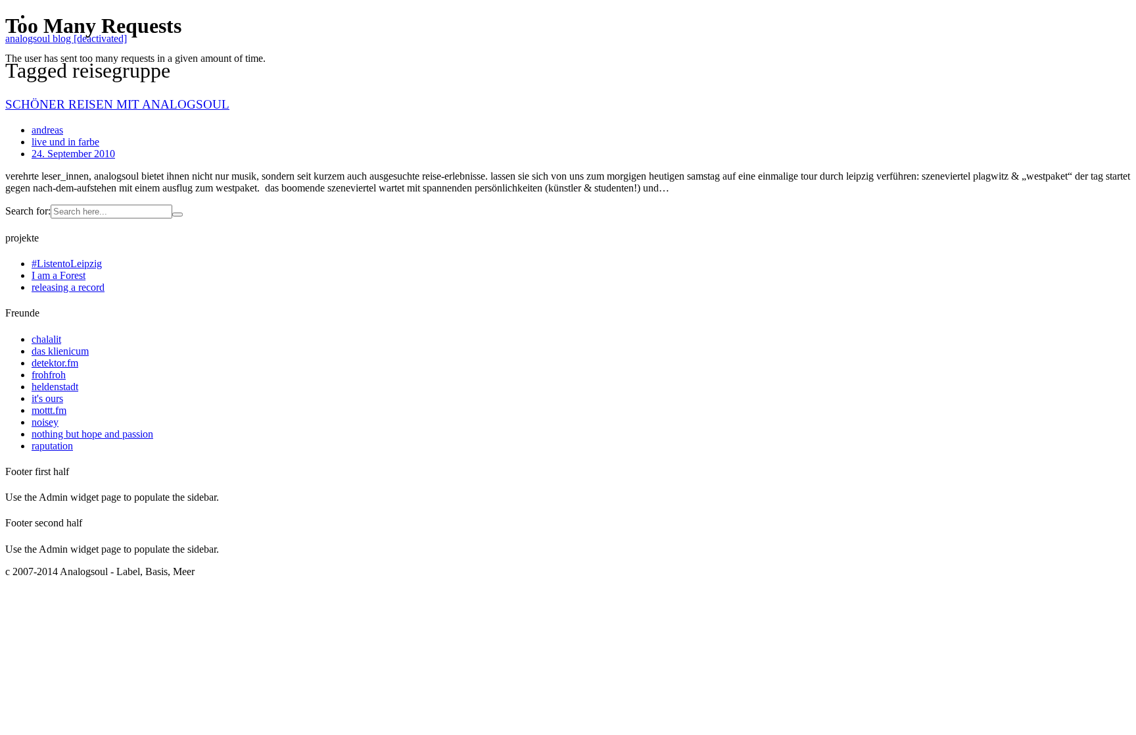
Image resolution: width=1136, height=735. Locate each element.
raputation (52, 445)
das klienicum (60, 351)
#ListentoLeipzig (67, 263)
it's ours (47, 398)
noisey (45, 422)
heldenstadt (55, 386)
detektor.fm (55, 362)
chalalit (46, 339)
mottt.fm (49, 410)
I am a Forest (58, 275)
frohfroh (49, 374)
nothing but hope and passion (92, 434)
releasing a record (68, 287)
